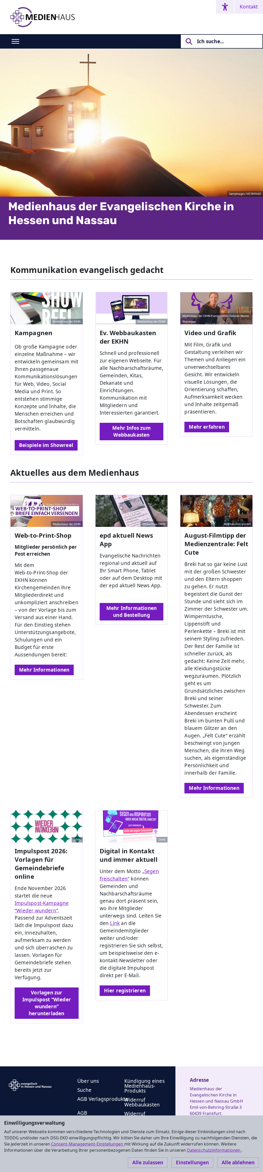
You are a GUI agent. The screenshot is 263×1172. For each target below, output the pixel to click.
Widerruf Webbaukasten (142, 1102)
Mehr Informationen (44, 669)
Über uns (88, 1081)
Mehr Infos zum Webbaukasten (131, 431)
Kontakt (249, 6)
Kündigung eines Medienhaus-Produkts (144, 1086)
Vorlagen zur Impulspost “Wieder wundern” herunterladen (46, 1003)
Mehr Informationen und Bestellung (131, 611)
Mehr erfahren (206, 427)
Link (115, 923)
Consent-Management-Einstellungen (87, 1144)
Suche (84, 1090)
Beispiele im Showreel (46, 445)
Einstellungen (192, 1162)
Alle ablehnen (238, 1162)
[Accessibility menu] (225, 7)
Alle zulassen (147, 1162)
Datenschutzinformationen (214, 1150)
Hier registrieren (125, 990)
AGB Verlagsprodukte (102, 1099)
